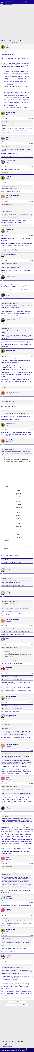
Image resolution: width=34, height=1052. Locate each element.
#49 (32, 644)
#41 (32, 325)
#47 (32, 598)
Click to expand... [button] (17, 218)
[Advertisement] (17, 22)
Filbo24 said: (5, 121)
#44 (32, 429)
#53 (32, 750)
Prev (12, 1002)
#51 (32, 702)
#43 (32, 398)
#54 (32, 783)
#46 (32, 575)
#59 (32, 935)
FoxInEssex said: (6, 724)
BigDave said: (5, 874)
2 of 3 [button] (17, 1002)
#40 (32, 300)
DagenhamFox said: (6, 578)
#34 (32, 166)
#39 (32, 282)
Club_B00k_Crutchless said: (8, 263)
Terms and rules (5, 1049)
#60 (32, 961)
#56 (32, 863)
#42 (32, 356)
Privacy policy (13, 1049)
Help (19, 1049)
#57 (32, 902)
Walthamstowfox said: (7, 186)
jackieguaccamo (6, 42)
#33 (32, 143)
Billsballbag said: (6, 328)
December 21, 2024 (21, 86)
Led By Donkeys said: (7, 204)
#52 (32, 721)
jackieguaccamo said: (7, 629)
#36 (32, 201)
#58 (32, 915)
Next (22, 1002)
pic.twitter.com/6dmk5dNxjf (18, 81)
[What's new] (32, 1)
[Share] (30, 52)
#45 (32, 446)
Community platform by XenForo (14, 1050)
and (9, 156)
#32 (32, 118)
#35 (32, 183)
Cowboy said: (5, 816)
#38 (32, 260)
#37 (32, 235)
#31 (32, 52)
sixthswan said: (5, 918)
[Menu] (2, 2)
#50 (32, 673)
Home (23, 1049)
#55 (32, 813)
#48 (32, 625)
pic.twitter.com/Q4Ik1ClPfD (22, 102)
